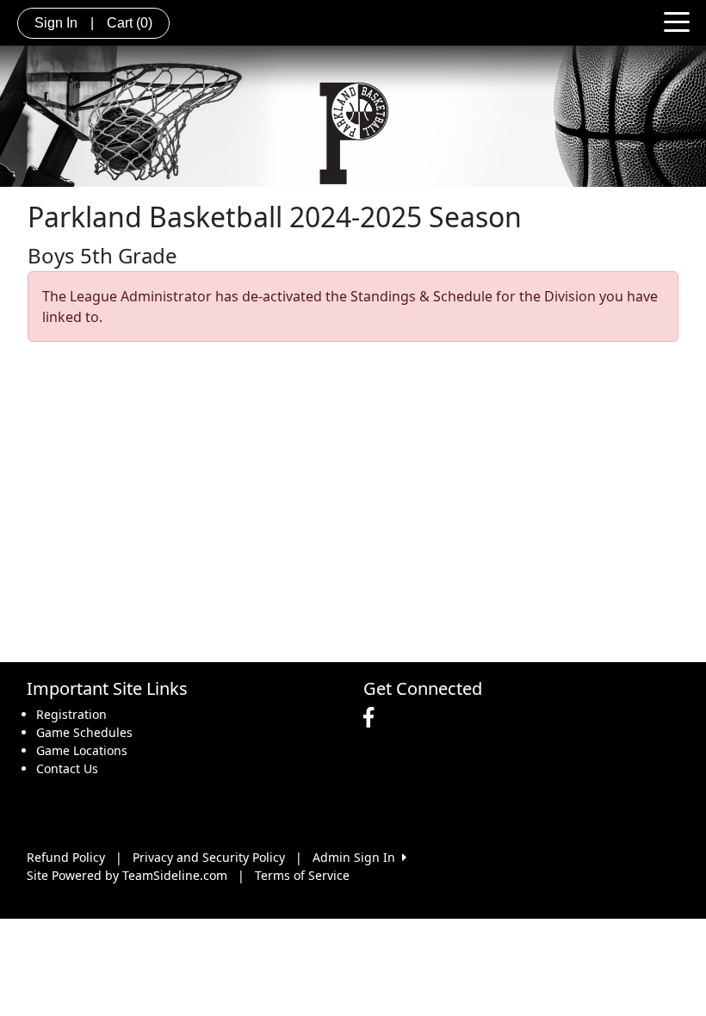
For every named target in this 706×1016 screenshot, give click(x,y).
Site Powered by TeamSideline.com (127, 875)
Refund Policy (66, 857)
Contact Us (67, 768)
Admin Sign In (357, 857)
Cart (129, 22)
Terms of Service (302, 875)
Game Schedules (84, 732)
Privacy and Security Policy (209, 857)
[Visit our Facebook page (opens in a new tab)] (372, 718)
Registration (71, 714)
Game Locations (81, 750)
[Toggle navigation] (676, 21)
